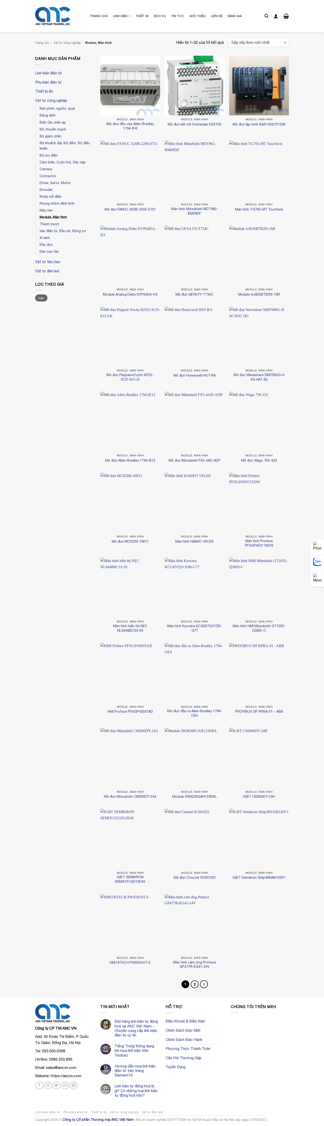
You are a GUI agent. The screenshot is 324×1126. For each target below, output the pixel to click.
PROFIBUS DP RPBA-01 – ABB (259, 711)
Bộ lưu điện (49, 155)
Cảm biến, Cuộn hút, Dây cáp (63, 162)
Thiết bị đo (44, 91)
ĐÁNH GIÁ (235, 16)
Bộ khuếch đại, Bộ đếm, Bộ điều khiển (65, 145)
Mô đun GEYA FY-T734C (194, 294)
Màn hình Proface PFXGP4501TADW (259, 543)
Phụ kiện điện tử (48, 82)
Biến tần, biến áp (53, 122)
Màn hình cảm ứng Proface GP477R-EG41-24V (194, 964)
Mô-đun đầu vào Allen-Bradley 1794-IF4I (130, 126)
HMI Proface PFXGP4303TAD (130, 711)
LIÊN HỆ (216, 16)
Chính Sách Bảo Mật (183, 1030)
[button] (266, 16)
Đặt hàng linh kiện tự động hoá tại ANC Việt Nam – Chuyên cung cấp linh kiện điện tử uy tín (136, 1028)
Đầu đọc (46, 245)
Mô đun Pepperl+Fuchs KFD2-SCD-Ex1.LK (130, 377)
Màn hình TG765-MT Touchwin (259, 209)
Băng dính (48, 115)
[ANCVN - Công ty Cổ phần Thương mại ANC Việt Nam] (59, 16)
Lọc (41, 298)
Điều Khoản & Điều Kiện (185, 1021)
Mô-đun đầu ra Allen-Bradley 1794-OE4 (194, 713)
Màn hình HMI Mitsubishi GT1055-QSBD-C (259, 628)
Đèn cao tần (49, 251)
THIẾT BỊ (142, 16)
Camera (46, 169)
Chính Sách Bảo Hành (184, 1039)
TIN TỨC (177, 16)
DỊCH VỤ (160, 16)
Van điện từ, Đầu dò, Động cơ (63, 231)
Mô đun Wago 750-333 (259, 460)
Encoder (46, 190)
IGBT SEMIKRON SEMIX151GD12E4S (130, 879)
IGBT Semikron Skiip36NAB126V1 (259, 877)
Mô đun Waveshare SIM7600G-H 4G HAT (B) (259, 377)
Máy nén (46, 210)
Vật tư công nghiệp (67, 43)
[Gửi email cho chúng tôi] (65, 1085)
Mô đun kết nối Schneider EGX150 (194, 124)
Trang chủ (42, 43)
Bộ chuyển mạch (53, 129)
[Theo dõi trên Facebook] (39, 1085)
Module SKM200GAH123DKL (194, 796)
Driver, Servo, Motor (55, 183)
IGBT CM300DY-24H (259, 796)
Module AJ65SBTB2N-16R (259, 294)
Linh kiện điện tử (48, 73)
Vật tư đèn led (47, 271)
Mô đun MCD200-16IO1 (130, 541)
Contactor (48, 176)
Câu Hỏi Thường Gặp (184, 1058)
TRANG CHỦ (99, 16)
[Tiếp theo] (204, 984)
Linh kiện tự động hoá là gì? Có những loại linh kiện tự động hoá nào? (136, 1090)
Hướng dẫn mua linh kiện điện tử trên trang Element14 (135, 1070)
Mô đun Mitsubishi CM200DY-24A (130, 796)
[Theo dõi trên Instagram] (48, 1085)
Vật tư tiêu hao (47, 262)
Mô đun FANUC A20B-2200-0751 (130, 209)
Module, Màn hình (53, 217)
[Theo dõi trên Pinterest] (74, 1085)
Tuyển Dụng (175, 1067)
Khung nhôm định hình (57, 203)
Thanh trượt (49, 224)
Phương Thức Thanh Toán (188, 1048)
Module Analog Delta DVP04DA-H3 (130, 294)
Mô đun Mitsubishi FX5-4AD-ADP (194, 460)
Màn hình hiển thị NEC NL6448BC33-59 (130, 628)
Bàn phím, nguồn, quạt (57, 108)
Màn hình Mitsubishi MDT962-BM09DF (194, 211)
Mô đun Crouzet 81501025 (195, 877)
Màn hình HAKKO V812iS (194, 541)
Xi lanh (45, 238)
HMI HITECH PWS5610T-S (130, 962)
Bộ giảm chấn (50, 136)
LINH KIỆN (120, 16)
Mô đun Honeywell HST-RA (194, 375)
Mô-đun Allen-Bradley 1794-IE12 (130, 460)
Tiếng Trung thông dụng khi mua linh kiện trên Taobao (134, 1050)
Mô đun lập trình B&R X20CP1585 (259, 124)
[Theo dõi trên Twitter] (56, 1085)
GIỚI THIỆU (197, 16)
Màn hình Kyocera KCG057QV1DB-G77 (194, 628)
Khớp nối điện (50, 196)
